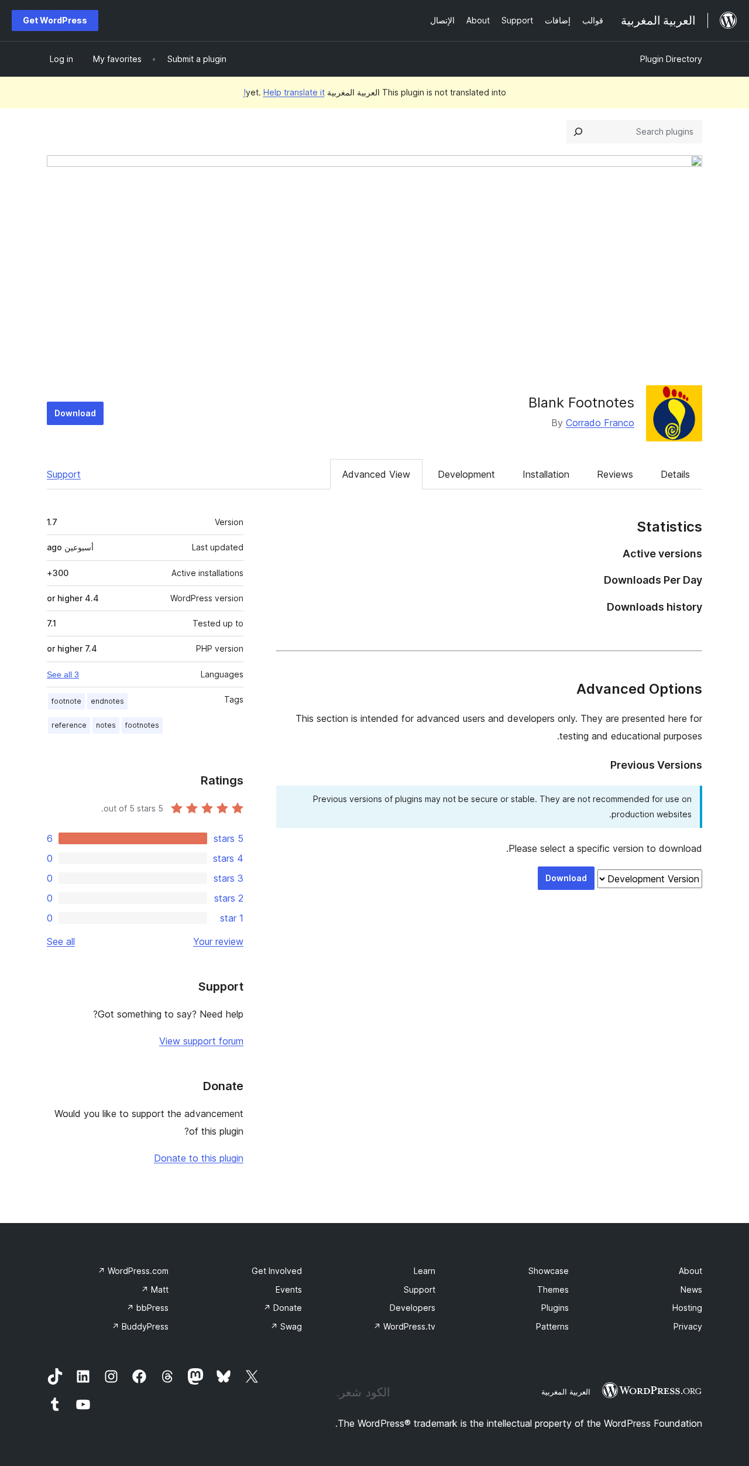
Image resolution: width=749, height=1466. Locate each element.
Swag (286, 1326)
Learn (424, 1271)
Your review (218, 941)
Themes (553, 1289)
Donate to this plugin (198, 1158)
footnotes (142, 725)
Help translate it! (284, 92)
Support (64, 474)
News (691, 1289)
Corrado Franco (600, 423)
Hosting (687, 1308)
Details (675, 474)
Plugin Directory (671, 59)
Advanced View (376, 474)
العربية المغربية (565, 1391)
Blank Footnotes (581, 402)
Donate (282, 1308)
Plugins (555, 1308)
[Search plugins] (578, 131)
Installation (546, 474)
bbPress (147, 1308)
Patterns (552, 1326)
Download (75, 413)
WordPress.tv (404, 1326)
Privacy (688, 1326)
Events (289, 1289)
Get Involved (277, 1271)
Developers (412, 1308)
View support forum (201, 1041)
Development (466, 474)
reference (69, 725)
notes (106, 725)
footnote (66, 701)
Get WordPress (55, 20)
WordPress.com (133, 1271)
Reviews (615, 474)
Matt (155, 1289)
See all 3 (63, 674)
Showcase (548, 1271)
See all (61, 941)
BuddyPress (140, 1326)
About (690, 1271)
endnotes (107, 701)
